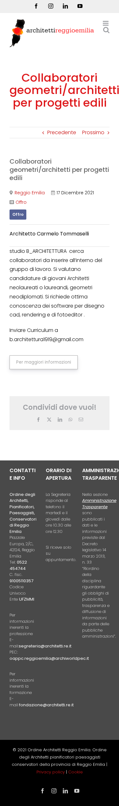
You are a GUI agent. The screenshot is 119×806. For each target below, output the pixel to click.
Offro (21, 202)
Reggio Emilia (30, 193)
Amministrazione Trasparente (99, 503)
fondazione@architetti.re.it (46, 705)
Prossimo (93, 132)
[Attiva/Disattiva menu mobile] (106, 23)
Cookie (75, 772)
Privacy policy (51, 772)
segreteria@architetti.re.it (45, 646)
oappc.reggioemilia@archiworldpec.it (49, 658)
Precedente (61, 132)
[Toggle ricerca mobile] (106, 30)
